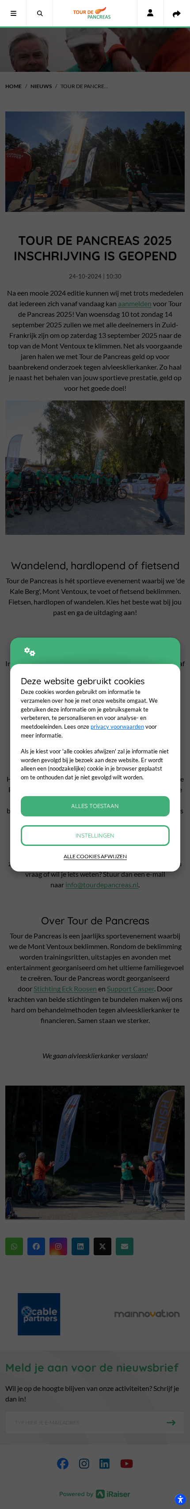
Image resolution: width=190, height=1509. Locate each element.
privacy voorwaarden (117, 726)
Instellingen (95, 835)
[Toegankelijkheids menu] (180, 1499)
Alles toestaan (95, 805)
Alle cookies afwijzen (95, 856)
